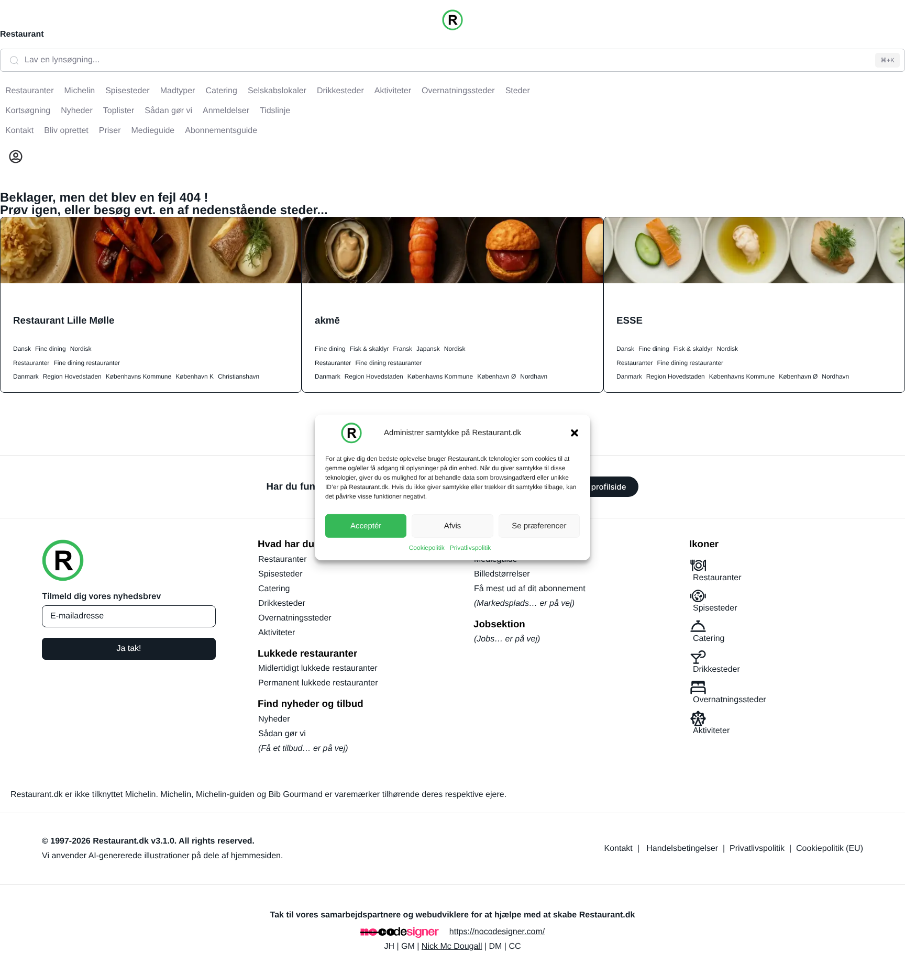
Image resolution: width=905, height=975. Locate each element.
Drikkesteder (281, 603)
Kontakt (618, 848)
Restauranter (31, 363)
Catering (274, 588)
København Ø (496, 376)
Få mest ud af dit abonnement (530, 588)
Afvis (452, 525)
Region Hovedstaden (72, 376)
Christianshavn (238, 376)
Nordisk (81, 348)
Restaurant (22, 34)
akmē (327, 320)
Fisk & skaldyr (369, 348)
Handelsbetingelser (682, 848)
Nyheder (274, 719)
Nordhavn (533, 376)
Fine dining (50, 348)
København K (194, 376)
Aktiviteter (276, 632)
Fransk (402, 348)
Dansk (22, 348)
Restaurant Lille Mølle (63, 320)
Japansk (428, 348)
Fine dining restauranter (86, 363)
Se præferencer (539, 525)
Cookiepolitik (427, 547)
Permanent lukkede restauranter (318, 683)
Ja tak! (128, 648)
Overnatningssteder (295, 618)
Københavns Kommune (138, 376)
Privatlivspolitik (470, 547)
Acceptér (365, 525)
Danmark (26, 376)
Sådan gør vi (282, 733)
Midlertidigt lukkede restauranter (318, 668)
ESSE (629, 320)
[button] (574, 433)
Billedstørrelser (502, 574)
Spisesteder (280, 574)
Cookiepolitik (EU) (829, 848)
